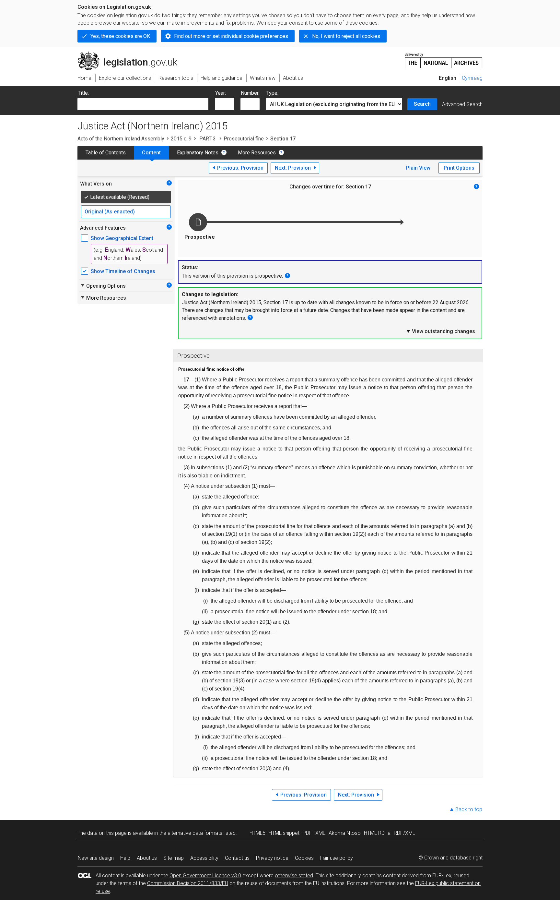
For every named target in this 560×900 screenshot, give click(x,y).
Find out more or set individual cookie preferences (231, 36)
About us (147, 858)
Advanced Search (462, 104)
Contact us (237, 858)
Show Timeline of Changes (123, 271)
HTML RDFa (377, 833)
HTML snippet (284, 833)
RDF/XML (404, 833)
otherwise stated (294, 875)
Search (422, 104)
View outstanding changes (440, 331)
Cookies (304, 858)
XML (320, 833)
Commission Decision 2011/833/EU (187, 883)
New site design (96, 858)
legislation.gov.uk (131, 54)
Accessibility (204, 858)
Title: (83, 93)
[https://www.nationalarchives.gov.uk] (444, 58)
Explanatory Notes (197, 153)
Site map (173, 858)
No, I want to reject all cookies (346, 36)
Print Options (459, 168)
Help (125, 858)
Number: (250, 93)
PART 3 (207, 139)
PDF (307, 833)
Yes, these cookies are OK (120, 36)
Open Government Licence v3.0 (205, 875)
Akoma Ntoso (345, 833)
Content (151, 153)
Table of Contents (106, 153)
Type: (272, 93)
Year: (220, 93)
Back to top (468, 809)
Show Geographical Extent (122, 238)
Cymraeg (472, 78)
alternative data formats (195, 833)
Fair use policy (336, 858)
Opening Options (103, 285)
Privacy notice (272, 858)
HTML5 (257, 833)
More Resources (257, 153)
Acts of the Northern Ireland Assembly (120, 139)
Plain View (418, 168)
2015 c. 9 (181, 139)
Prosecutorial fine (244, 139)
